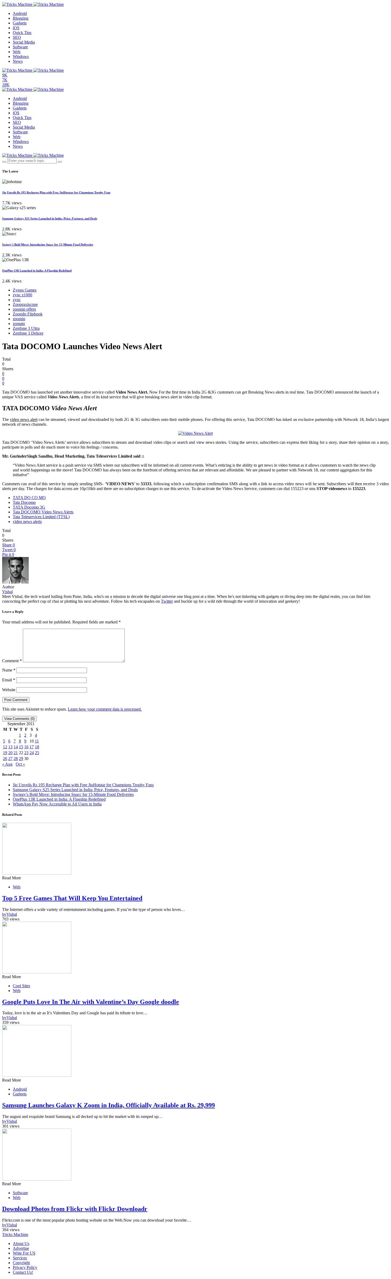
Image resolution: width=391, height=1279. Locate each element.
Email (8, 680)
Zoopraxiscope (25, 304)
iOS (16, 28)
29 (21, 758)
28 (16, 758)
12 (5, 747)
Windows (21, 56)
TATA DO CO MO (29, 497)
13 (10, 747)
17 (32, 747)
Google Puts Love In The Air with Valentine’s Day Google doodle (90, 1001)
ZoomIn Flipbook (28, 314)
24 (32, 752)
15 (21, 747)
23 (26, 752)
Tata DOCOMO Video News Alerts (43, 512)
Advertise (21, 1248)
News (18, 61)
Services (20, 1258)
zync (17, 299)
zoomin (19, 318)
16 (26, 747)
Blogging (20, 18)
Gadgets (20, 23)
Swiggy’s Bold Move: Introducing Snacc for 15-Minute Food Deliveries (47, 244)
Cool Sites (21, 985)
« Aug (7, 764)
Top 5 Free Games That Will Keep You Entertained (72, 898)
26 (5, 758)
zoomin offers (24, 309)
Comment (12, 661)
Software (20, 47)
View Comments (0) (19, 719)
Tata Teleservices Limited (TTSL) (41, 516)
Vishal (7, 591)
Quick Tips (22, 32)
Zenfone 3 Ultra (26, 328)
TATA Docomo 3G (29, 507)
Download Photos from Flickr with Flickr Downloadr (74, 1208)
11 (37, 741)
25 (37, 752)
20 (10, 752)
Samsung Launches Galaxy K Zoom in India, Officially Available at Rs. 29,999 (108, 1105)
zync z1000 (22, 295)
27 (10, 758)
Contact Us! (23, 1272)
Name (8, 670)
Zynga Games (24, 290)
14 (16, 747)
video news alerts (27, 521)
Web (16, 51)
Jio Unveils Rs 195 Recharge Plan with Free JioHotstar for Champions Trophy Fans (56, 192)
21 (16, 752)
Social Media (24, 42)
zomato (19, 323)
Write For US (24, 1253)
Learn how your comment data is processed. (105, 709)
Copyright (21, 1262)
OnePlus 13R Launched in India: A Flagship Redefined (37, 270)
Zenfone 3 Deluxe (28, 333)
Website (8, 689)
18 (37, 747)
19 (5, 752)
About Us (21, 1243)
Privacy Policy (25, 1267)
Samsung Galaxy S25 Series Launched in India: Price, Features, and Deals (49, 218)
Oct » (20, 764)
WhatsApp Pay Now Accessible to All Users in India (57, 804)
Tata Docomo (24, 502)
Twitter (167, 601)
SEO (17, 37)
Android (20, 13)
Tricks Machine (15, 1234)
